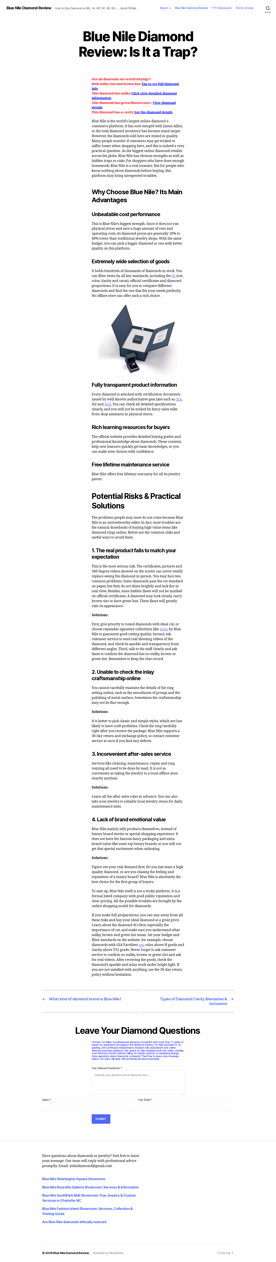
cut (141, 945)
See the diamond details (153, 112)
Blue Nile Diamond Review (28, 8)
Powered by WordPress (108, 1253)
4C (174, 276)
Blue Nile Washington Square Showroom (73, 1179)
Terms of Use (244, 8)
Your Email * (145, 1099)
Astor (164, 629)
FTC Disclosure (222, 8)
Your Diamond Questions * (107, 1068)
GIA (179, 399)
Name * (46, 1099)
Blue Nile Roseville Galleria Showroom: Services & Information (90, 1187)
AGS (107, 404)
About (164, 8)
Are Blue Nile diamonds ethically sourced (74, 1222)
